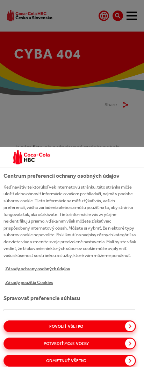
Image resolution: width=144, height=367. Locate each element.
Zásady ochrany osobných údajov (37, 268)
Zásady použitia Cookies (29, 282)
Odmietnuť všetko (66, 360)
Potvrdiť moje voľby (66, 343)
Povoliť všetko (66, 326)
